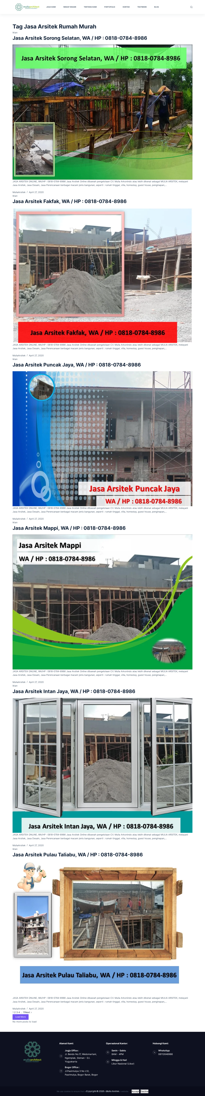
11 (24, 1012)
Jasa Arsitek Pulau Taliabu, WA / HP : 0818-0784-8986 (78, 854)
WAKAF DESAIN (69, 7)
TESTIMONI (142, 7)
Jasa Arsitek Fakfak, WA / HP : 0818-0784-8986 (70, 201)
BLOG (156, 7)
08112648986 (165, 1054)
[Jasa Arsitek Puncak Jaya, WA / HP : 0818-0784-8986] (102, 438)
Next (28, 1012)
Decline (144, 1091)
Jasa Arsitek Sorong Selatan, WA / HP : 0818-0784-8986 (80, 38)
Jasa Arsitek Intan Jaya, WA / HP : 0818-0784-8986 (74, 691)
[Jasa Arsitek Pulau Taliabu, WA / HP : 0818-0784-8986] (102, 928)
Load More (20, 1016)
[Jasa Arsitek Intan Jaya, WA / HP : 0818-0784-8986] (102, 765)
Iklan (15, 32)
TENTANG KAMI (90, 7)
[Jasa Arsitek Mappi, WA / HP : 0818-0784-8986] (102, 602)
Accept (135, 1091)
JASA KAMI (51, 7)
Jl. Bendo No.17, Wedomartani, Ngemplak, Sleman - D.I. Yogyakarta (81, 1058)
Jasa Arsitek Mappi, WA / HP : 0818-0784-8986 (69, 528)
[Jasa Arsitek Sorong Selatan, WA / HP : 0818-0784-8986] (102, 112)
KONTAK (126, 7)
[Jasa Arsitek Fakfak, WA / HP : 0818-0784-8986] (102, 275)
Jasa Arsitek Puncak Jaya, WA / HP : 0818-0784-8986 (77, 365)
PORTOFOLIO (109, 7)
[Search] (191, 7)
